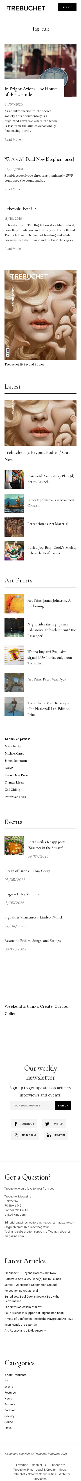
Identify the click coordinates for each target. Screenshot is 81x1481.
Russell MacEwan (17, 775)
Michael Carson (15, 753)
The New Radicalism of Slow (23, 1307)
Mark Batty (13, 746)
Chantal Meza (14, 782)
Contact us (39, 1465)
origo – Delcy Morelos (21, 894)
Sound (8, 1422)
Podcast (9, 1410)
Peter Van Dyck (15, 797)
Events (8, 1386)
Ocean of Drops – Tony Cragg (27, 870)
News (8, 1398)
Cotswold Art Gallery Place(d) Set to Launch (32, 1279)
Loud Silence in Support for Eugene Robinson (34, 1313)
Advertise (22, 1465)
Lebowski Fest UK (20, 209)
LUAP (9, 768)
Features (10, 1392)
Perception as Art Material (47, 523)
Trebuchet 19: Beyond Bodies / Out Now (30, 1273)
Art (6, 1380)
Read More (12, 139)
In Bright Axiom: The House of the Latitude (30, 92)
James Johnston (16, 761)
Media (62, 1469)
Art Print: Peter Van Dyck (46, 679)
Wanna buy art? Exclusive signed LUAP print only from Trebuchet (49, 657)
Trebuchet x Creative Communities (34, 1474)
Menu (67, 7)
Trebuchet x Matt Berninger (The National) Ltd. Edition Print (48, 709)
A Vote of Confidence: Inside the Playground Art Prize (38, 1318)
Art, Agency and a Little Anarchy (25, 1330)
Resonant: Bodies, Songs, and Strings (33, 940)
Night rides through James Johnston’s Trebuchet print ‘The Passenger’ (51, 630)
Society (9, 1416)
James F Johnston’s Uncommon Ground (30, 1284)
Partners (9, 1404)
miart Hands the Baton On (21, 1324)
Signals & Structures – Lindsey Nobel (33, 917)
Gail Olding (12, 790)
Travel (8, 1428)
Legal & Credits (46, 1469)
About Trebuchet (15, 1375)
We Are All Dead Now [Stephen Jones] (39, 159)
